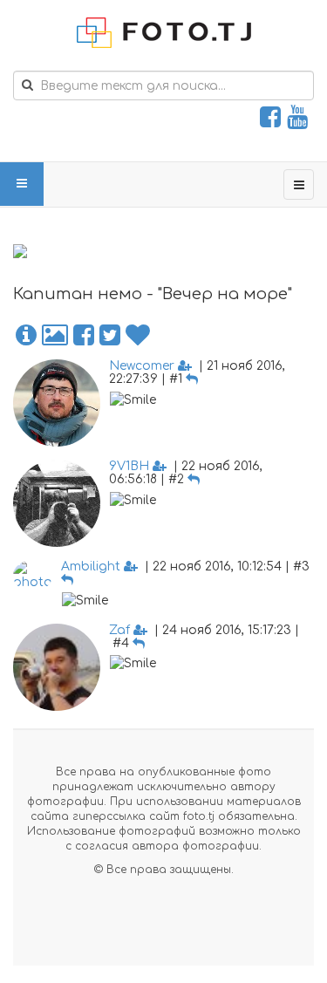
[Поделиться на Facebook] (84, 335)
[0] (137, 335)
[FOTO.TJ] (164, 32)
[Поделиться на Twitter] (110, 335)
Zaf (119, 630)
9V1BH (129, 466)
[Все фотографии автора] (55, 335)
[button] (26, 335)
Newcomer (141, 365)
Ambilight (90, 566)
